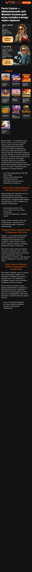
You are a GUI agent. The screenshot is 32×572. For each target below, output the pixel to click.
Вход (18, 2)
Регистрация (27, 2)
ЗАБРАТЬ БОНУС (7, 39)
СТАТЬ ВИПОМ (8, 62)
